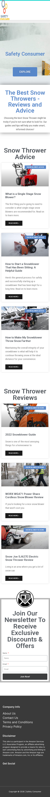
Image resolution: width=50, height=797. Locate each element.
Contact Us (10, 718)
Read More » (14, 223)
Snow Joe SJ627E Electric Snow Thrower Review (21, 558)
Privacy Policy (12, 726)
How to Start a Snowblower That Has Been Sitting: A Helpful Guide (22, 267)
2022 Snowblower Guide (20, 434)
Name (5, 653)
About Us (9, 713)
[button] (25, 71)
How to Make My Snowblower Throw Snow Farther (23, 339)
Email (5, 664)
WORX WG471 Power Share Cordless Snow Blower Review (24, 495)
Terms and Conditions (18, 722)
